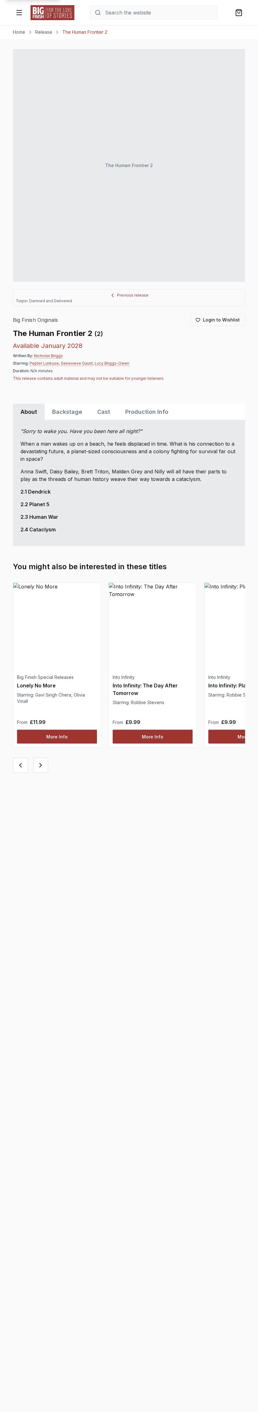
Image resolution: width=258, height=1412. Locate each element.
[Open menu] (19, 12)
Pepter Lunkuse (44, 363)
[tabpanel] (129, 483)
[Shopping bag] (239, 12)
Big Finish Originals (35, 320)
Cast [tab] (103, 411)
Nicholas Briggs (48, 355)
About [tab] (28, 411)
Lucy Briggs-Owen (112, 363)
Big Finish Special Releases (45, 677)
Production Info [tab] (146, 411)
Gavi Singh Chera (53, 694)
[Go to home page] (53, 12)
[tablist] (129, 412)
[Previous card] (20, 765)
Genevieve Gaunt (77, 363)
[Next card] (40, 765)
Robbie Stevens (147, 702)
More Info (57, 736)
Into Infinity (124, 677)
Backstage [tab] (67, 411)
